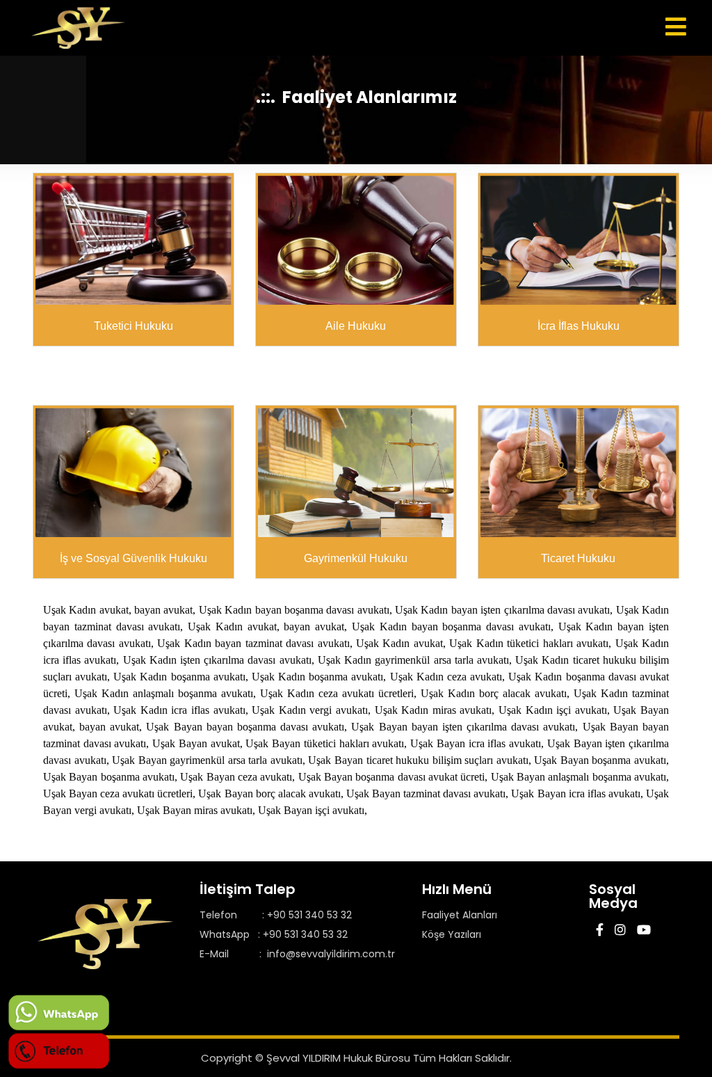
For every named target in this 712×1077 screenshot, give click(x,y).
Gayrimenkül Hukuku (355, 558)
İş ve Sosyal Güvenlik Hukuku (133, 558)
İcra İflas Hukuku (578, 326)
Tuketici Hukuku (133, 326)
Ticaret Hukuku (578, 558)
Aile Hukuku (355, 326)
